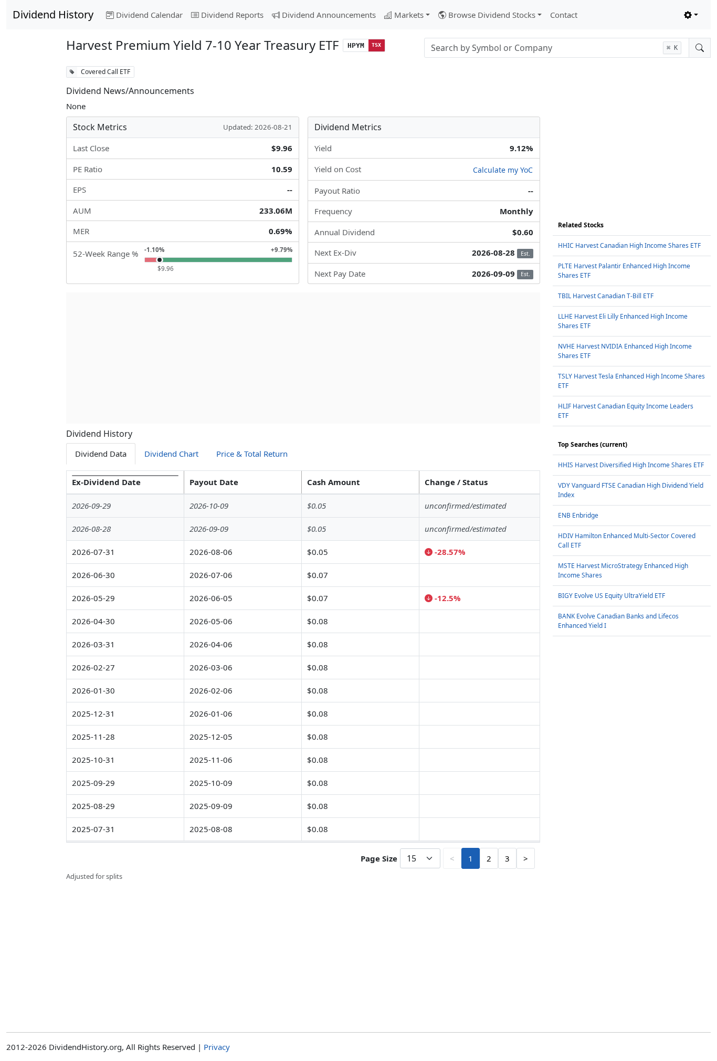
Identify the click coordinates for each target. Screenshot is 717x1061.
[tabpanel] (303, 676)
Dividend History (53, 14)
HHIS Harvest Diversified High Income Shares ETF (631, 464)
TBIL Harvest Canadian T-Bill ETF (605, 295)
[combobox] (556, 48)
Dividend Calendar (149, 14)
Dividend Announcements (329, 14)
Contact (563, 14)
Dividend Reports (232, 14)
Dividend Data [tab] (100, 453)
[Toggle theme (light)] (691, 15)
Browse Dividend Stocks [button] (491, 14)
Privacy (217, 1047)
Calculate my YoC (503, 170)
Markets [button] (409, 14)
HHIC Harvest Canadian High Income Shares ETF (629, 245)
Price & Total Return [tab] (252, 453)
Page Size (379, 858)
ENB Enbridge (578, 515)
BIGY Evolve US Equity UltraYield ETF (611, 595)
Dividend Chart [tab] (171, 453)
